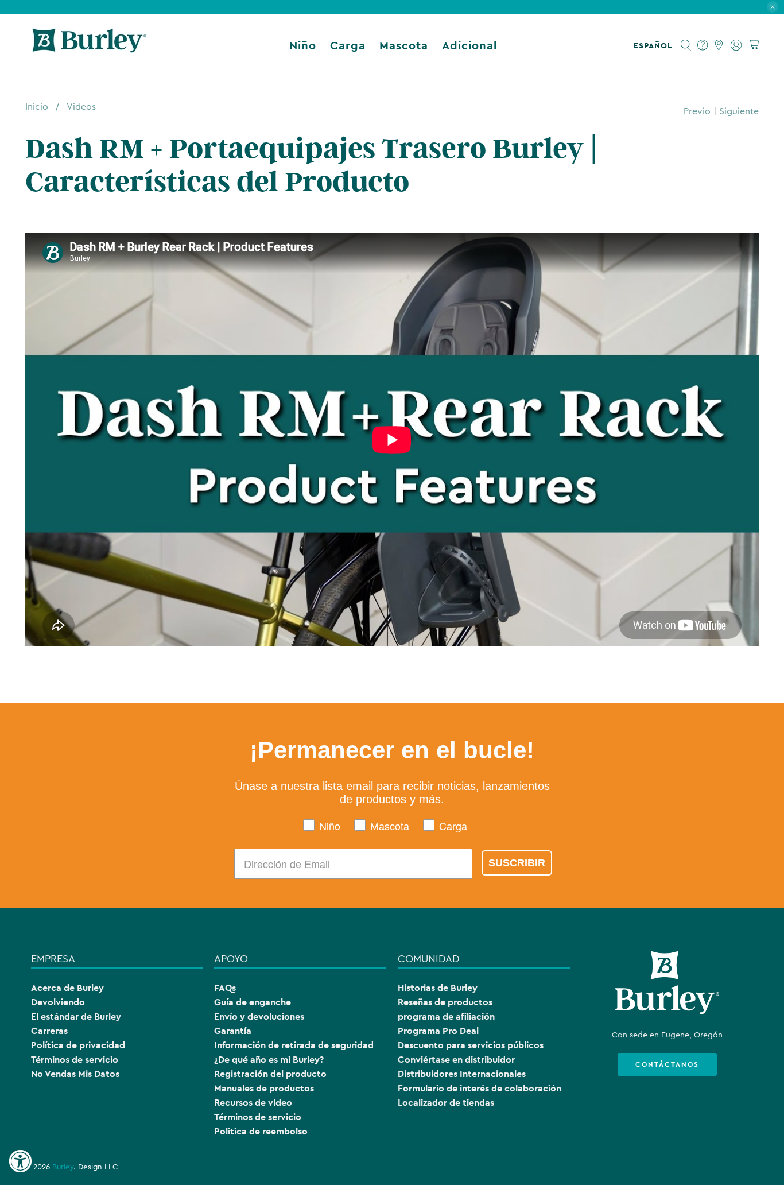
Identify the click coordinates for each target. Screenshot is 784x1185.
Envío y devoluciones (259, 1016)
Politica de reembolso (261, 1131)
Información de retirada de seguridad (294, 1045)
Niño (302, 45)
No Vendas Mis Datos (75, 1074)
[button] (655, 45)
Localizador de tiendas (446, 1103)
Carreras (49, 1031)
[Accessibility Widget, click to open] (20, 1161)
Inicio (36, 106)
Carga (348, 45)
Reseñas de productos (445, 1002)
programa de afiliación (446, 1016)
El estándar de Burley (76, 1016)
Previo (697, 111)
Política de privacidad (78, 1045)
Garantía (232, 1031)
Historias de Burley (438, 988)
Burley (62, 1167)
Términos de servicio (74, 1060)
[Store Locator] (719, 45)
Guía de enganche (252, 1002)
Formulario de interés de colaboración (479, 1088)
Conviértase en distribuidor (456, 1060)
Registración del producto (270, 1074)
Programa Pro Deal (438, 1031)
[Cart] (753, 45)
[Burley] (89, 45)
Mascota (403, 45)
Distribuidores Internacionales (462, 1074)
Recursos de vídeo (253, 1103)
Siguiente (739, 111)
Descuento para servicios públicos (471, 1045)
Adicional (469, 45)
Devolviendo (58, 1002)
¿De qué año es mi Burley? (269, 1060)
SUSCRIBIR (516, 863)
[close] (772, 7)
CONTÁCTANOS (667, 1064)
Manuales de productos (264, 1088)
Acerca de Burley (67, 988)
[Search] (686, 45)
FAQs (225, 988)
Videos (81, 106)
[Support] (702, 45)
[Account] (736, 45)
